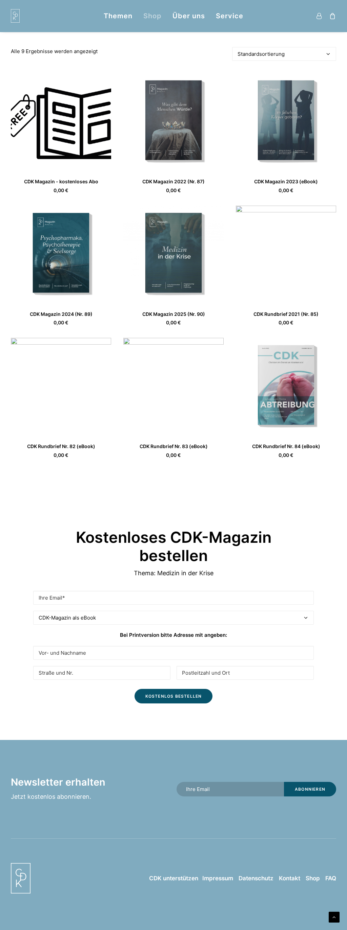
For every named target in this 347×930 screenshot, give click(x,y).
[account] (320, 16)
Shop (152, 16)
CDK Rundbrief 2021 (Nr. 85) (286, 314)
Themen (118, 16)
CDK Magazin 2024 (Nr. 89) (61, 314)
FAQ (330, 878)
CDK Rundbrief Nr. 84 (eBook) (286, 446)
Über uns (188, 16)
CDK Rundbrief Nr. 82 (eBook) (61, 446)
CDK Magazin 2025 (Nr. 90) (173, 314)
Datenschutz (256, 878)
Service (229, 16)
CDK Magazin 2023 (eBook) (286, 181)
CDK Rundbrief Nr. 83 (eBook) (174, 446)
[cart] (331, 16)
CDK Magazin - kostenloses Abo (61, 181)
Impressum (215, 878)
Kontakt (289, 878)
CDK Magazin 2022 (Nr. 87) (173, 181)
